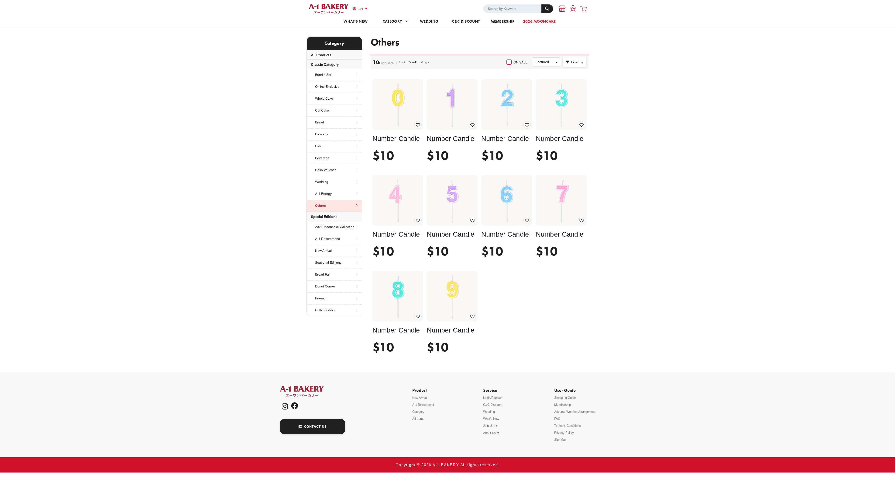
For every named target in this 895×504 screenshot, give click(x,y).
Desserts (321, 134)
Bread (319, 122)
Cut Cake (322, 110)
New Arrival (323, 250)
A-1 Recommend (327, 239)
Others (320, 205)
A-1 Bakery (308, 391)
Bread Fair (323, 274)
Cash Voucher (325, 170)
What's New (491, 418)
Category (392, 21)
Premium (321, 298)
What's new (356, 21)
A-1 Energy (323, 194)
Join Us (488, 425)
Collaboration (325, 310)
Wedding (429, 21)
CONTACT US (315, 426)
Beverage (322, 158)
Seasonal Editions (328, 262)
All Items (418, 418)
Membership (502, 21)
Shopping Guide (565, 397)
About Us (489, 433)
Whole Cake (324, 98)
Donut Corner (325, 286)
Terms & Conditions (567, 425)
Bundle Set (323, 75)
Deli (318, 146)
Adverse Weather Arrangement (575, 411)
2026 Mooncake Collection (334, 227)
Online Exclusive (327, 86)
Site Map (560, 439)
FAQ (557, 418)
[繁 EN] (364, 9)
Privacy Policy (564, 432)
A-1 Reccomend (423, 404)
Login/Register (493, 397)
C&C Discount (466, 21)
